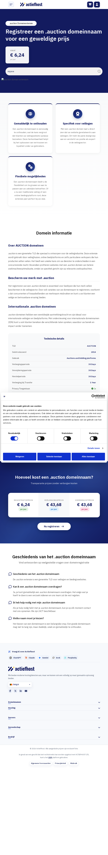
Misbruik (73, 763)
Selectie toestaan (54, 456)
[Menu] (11, 4)
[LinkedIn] (21, 691)
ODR (50, 757)
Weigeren (19, 456)
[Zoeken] (99, 71)
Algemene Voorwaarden (40, 763)
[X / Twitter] (15, 691)
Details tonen (94, 448)
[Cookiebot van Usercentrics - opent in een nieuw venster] (93, 396)
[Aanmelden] (97, 4)
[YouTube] (26, 691)
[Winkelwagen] (90, 4)
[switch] (41, 438)
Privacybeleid (60, 763)
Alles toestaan (88, 456)
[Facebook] (10, 691)
